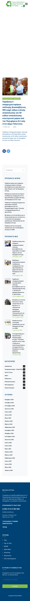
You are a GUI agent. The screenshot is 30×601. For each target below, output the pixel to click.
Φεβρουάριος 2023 (10, 427)
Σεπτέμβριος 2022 (10, 436)
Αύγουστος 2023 (9, 408)
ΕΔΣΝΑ (6, 546)
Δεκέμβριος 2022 (9, 430)
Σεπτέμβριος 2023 (10, 405)
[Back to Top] (26, 598)
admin (14, 127)
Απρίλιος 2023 (9, 421)
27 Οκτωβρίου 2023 (17, 275)
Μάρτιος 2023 (8, 424)
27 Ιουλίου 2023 (16, 354)
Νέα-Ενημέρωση (9, 384)
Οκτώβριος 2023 (9, 402)
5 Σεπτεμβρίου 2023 (17, 317)
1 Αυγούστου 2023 (17, 330)
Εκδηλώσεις (8, 378)
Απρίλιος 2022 (9, 452)
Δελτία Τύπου (8, 372)
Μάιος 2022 (8, 448)
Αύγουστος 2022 (9, 439)
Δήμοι (6, 375)
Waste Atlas (7, 549)
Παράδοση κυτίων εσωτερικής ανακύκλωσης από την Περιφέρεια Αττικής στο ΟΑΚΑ (14, 227)
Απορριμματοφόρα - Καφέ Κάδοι (11, 98)
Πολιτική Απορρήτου (10, 558)
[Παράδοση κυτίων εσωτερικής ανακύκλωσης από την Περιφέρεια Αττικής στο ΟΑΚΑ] (8, 325)
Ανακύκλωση (8, 366)
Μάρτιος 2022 (8, 455)
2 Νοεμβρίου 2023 (17, 256)
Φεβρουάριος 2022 (10, 458)
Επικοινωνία (7, 555)
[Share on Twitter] (8, 151)
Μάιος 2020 (8, 467)
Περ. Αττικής (8, 543)
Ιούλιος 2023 (8, 412)
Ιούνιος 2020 (8, 464)
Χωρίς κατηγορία (9, 387)
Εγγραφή (15, 586)
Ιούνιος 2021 (8, 461)
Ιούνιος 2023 (8, 415)
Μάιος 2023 (8, 418)
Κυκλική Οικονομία (10, 381)
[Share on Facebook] (4, 151)
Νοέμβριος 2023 (9, 399)
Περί (5, 540)
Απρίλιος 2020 (9, 470)
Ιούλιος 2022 (8, 442)
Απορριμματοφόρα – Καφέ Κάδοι (14, 369)
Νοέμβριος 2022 (9, 433)
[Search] (23, 170)
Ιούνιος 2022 (8, 445)
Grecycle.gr (7, 552)
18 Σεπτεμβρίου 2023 (18, 296)
